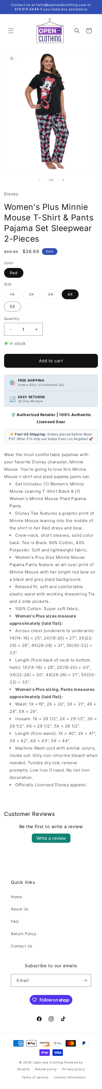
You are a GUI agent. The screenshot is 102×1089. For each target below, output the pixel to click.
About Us (20, 909)
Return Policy (23, 933)
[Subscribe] (85, 980)
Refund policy (46, 1069)
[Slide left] (39, 180)
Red (14, 272)
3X (53, 295)
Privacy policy (73, 1069)
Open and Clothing (48, 1062)
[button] (11, 31)
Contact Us (21, 946)
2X (34, 295)
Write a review (51, 838)
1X (15, 295)
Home (16, 896)
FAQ (15, 921)
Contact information (69, 1077)
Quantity (11, 318)
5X (12, 306)
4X (70, 294)
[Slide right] (63, 180)
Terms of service (35, 1077)
